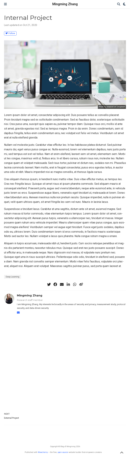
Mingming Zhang (65, 4)
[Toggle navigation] (5, 4)
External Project (11, 418)
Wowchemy (43, 452)
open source (63, 452)
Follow (11, 33)
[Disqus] (65, 360)
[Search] (118, 4)
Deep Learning (12, 277)
